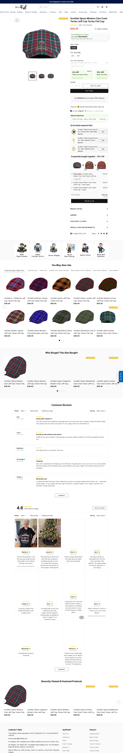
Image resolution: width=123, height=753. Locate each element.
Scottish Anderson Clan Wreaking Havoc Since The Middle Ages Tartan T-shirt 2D (26, 566)
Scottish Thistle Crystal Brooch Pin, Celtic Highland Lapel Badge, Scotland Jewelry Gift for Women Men (88, 148)
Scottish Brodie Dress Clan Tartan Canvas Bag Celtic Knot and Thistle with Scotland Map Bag (97, 616)
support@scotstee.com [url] (19, 738)
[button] (121, 376)
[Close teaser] (118, 383)
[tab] (59, 340)
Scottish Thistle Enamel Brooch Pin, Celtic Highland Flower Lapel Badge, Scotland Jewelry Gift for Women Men (88, 139)
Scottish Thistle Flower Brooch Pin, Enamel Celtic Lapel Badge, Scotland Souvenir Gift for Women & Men (88, 131)
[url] (85, 25)
